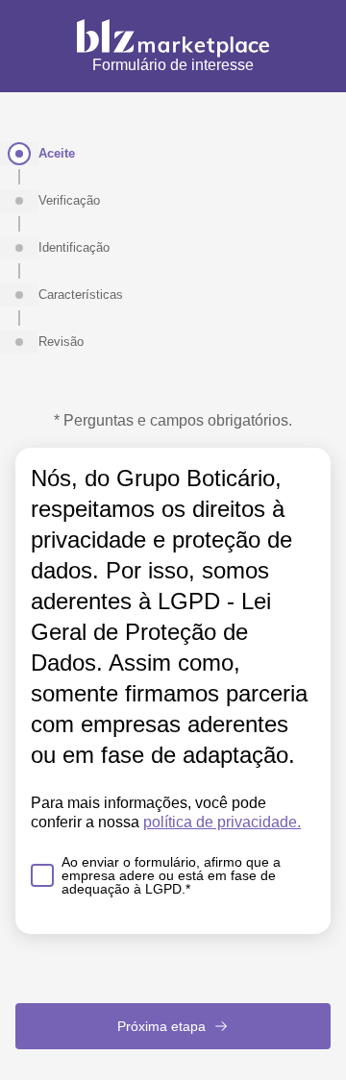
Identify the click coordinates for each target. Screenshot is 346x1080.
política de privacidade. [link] (222, 822)
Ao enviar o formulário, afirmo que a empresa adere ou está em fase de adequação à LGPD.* (171, 875)
